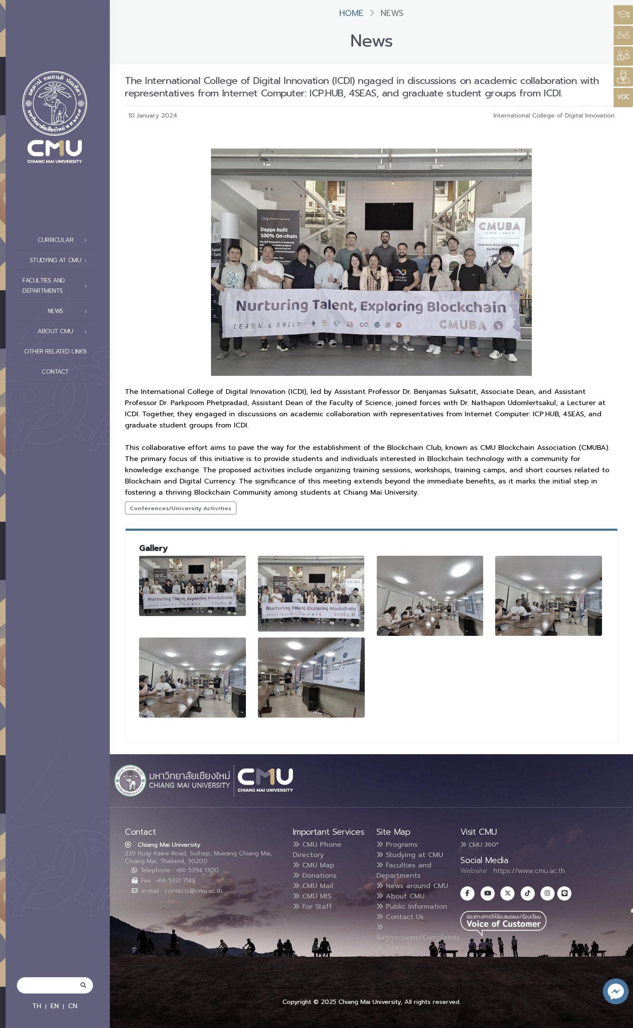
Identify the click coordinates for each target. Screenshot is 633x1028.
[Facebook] (467, 893)
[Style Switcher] (623, 35)
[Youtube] (488, 893)
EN (54, 1006)
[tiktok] (528, 893)
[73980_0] (192, 678)
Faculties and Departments (403, 870)
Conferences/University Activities (180, 508)
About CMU (404, 896)
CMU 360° (482, 844)
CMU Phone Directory (317, 849)
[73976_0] (192, 586)
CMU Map (317, 865)
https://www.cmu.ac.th (529, 871)
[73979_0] (548, 596)
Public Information (415, 906)
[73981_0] (311, 678)
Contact (55, 371)
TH (36, 1006)
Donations (318, 875)
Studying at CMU (413, 855)
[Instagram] (547, 893)
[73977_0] (311, 593)
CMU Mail (316, 886)
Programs (400, 844)
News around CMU (415, 886)
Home (351, 13)
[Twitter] (507, 893)
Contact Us (403, 917)
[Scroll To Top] (618, 1018)
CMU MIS (315, 896)
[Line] (564, 893)
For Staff (316, 906)
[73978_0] (430, 596)
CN (73, 1006)
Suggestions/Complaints (418, 937)
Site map (399, 948)
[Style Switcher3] (623, 15)
